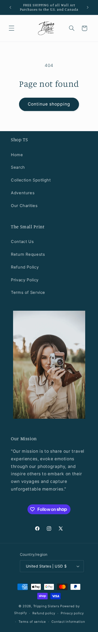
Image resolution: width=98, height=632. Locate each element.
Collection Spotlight (31, 180)
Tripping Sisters (46, 606)
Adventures (23, 192)
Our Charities (24, 205)
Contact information (68, 622)
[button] (11, 28)
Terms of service (32, 622)
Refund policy (43, 613)
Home (17, 154)
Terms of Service (28, 292)
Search (18, 167)
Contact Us (22, 241)
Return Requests (28, 254)
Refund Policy (25, 267)
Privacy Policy (25, 280)
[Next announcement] (88, 7)
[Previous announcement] (10, 7)
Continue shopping (49, 104)
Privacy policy (72, 613)
